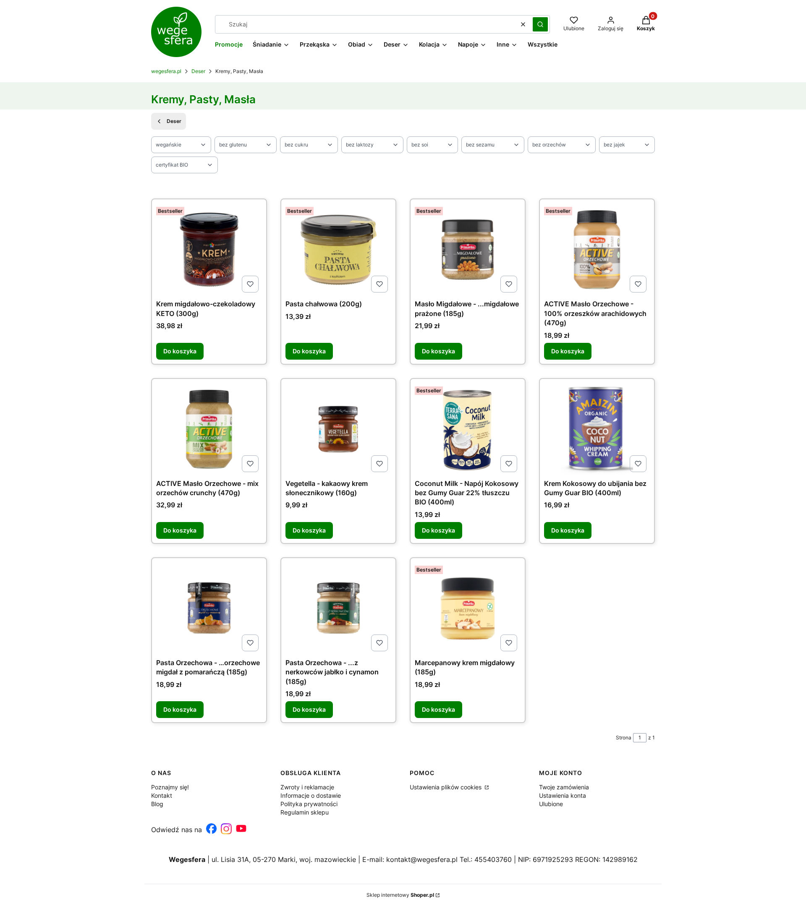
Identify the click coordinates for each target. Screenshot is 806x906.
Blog (157, 803)
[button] (540, 24)
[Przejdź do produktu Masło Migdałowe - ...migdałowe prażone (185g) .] (468, 250)
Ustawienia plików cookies (446, 787)
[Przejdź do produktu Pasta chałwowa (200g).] (338, 250)
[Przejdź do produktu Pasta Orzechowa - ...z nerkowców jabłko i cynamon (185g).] (338, 608)
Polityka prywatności (309, 803)
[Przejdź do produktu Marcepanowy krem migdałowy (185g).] (468, 608)
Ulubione (551, 803)
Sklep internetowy (400, 895)
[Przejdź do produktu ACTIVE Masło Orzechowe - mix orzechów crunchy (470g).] (209, 429)
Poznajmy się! (170, 787)
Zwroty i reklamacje (307, 787)
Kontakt (161, 795)
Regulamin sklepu (304, 812)
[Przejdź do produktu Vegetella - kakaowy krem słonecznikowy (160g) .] (338, 429)
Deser (198, 71)
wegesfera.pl (166, 71)
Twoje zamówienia (564, 787)
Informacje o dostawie (310, 795)
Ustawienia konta (562, 795)
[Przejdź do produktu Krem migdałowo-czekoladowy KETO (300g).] (209, 250)
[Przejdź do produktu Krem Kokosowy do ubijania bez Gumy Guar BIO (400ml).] (597, 429)
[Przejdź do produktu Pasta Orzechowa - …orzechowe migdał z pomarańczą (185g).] (209, 608)
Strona (623, 737)
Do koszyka (179, 351)
